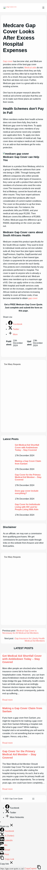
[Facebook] (7, 808)
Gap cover (8, 61)
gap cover (32, 298)
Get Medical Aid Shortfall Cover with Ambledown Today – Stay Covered (27, 447)
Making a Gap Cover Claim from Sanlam (28, 462)
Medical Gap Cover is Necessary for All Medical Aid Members (20, 632)
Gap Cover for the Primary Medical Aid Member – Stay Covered (28, 477)
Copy (30, 868)
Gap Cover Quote (16, 799)
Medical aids (30, 67)
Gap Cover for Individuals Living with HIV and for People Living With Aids (27, 507)
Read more (7, 700)
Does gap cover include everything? (26, 492)
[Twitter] (7, 812)
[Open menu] (43, 7)
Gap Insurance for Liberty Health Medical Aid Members (30, 639)
